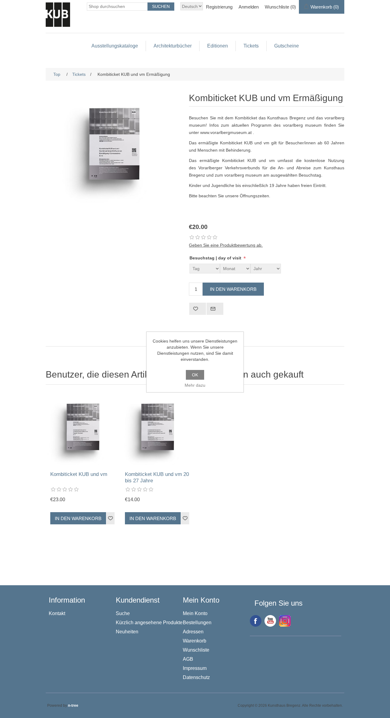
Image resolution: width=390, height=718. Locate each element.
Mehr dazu (195, 385)
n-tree (73, 705)
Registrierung (219, 6)
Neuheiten (127, 631)
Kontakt (57, 613)
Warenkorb (194, 640)
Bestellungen (197, 622)
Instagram (285, 621)
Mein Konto (195, 613)
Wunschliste (196, 650)
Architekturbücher (173, 45)
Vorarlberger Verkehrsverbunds (229, 167)
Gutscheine (286, 45)
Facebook (255, 621)
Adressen (193, 631)
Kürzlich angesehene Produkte (149, 622)
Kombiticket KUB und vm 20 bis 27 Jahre (157, 477)
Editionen (217, 45)
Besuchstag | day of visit (216, 258)
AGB (188, 659)
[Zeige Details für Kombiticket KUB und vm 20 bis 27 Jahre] (157, 429)
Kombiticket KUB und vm (78, 474)
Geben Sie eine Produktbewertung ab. (226, 245)
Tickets (251, 45)
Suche (123, 613)
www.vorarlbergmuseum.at (226, 132)
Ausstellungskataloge (114, 45)
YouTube (270, 621)
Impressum (195, 668)
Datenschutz (196, 677)
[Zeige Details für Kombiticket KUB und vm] (83, 429)
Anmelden (249, 6)
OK (195, 374)
